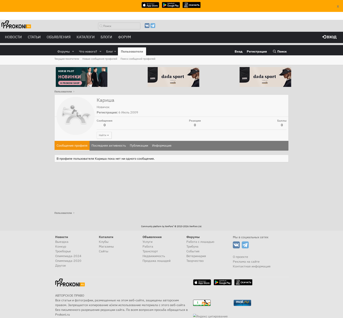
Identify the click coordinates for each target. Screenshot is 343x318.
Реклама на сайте (246, 261)
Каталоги (86, 37)
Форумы (63, 51)
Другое (60, 265)
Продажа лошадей (157, 261)
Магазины (106, 246)
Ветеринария (196, 256)
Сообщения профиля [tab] (72, 145)
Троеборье (63, 251)
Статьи (34, 37)
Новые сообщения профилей (99, 59)
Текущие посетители (66, 59)
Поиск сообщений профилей (137, 59)
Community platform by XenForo (171, 226)
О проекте (240, 257)
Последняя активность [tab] (109, 145)
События (192, 251)
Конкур (60, 246)
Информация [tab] (162, 145)
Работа (148, 246)
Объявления (59, 37)
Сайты (103, 251)
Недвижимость (154, 256)
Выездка (61, 242)
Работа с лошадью (200, 242)
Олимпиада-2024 (68, 256)
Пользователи (132, 51)
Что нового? (88, 51)
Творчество (195, 261)
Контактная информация (252, 266)
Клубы (104, 242)
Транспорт (150, 251)
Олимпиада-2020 (68, 261)
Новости (13, 37)
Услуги (147, 242)
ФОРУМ (124, 37)
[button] (73, 51)
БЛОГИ (106, 37)
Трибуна (192, 246)
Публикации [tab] (139, 145)
